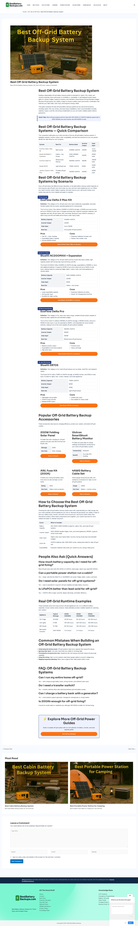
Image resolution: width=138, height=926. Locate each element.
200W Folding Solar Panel (49, 434)
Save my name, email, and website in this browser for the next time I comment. (37, 857)
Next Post (132, 749)
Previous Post (7, 749)
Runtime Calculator (45, 900)
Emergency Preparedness (106, 896)
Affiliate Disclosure (45, 906)
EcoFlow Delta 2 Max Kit (56, 199)
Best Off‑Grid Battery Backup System (21, 85)
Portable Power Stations (106, 902)
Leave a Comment (51, 85)
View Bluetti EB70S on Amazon (69, 405)
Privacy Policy (43, 908)
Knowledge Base (44, 910)
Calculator (97, 5)
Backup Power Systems (106, 904)
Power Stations (65, 5)
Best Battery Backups (69, 734)
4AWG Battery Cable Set (81, 472)
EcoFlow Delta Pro (45, 160)
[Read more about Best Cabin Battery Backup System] (36, 782)
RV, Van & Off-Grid (39, 85)
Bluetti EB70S (43, 166)
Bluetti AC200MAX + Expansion (61, 255)
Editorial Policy (43, 904)
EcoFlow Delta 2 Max (49, 209)
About (105, 5)
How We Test (43, 902)
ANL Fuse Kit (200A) (48, 472)
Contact (41, 896)
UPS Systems (46, 5)
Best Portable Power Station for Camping (87, 806)
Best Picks (36, 5)
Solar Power (76, 5)
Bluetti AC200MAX (48, 265)
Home (28, 5)
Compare (54, 5)
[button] (134, 5)
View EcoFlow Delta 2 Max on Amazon (69, 244)
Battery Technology (105, 898)
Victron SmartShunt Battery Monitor (82, 435)
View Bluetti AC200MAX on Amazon (69, 300)
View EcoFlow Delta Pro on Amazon (69, 354)
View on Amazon (53, 456)
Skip (126, 922)
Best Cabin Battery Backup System (19, 806)
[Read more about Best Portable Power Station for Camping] (101, 782)
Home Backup (87, 5)
